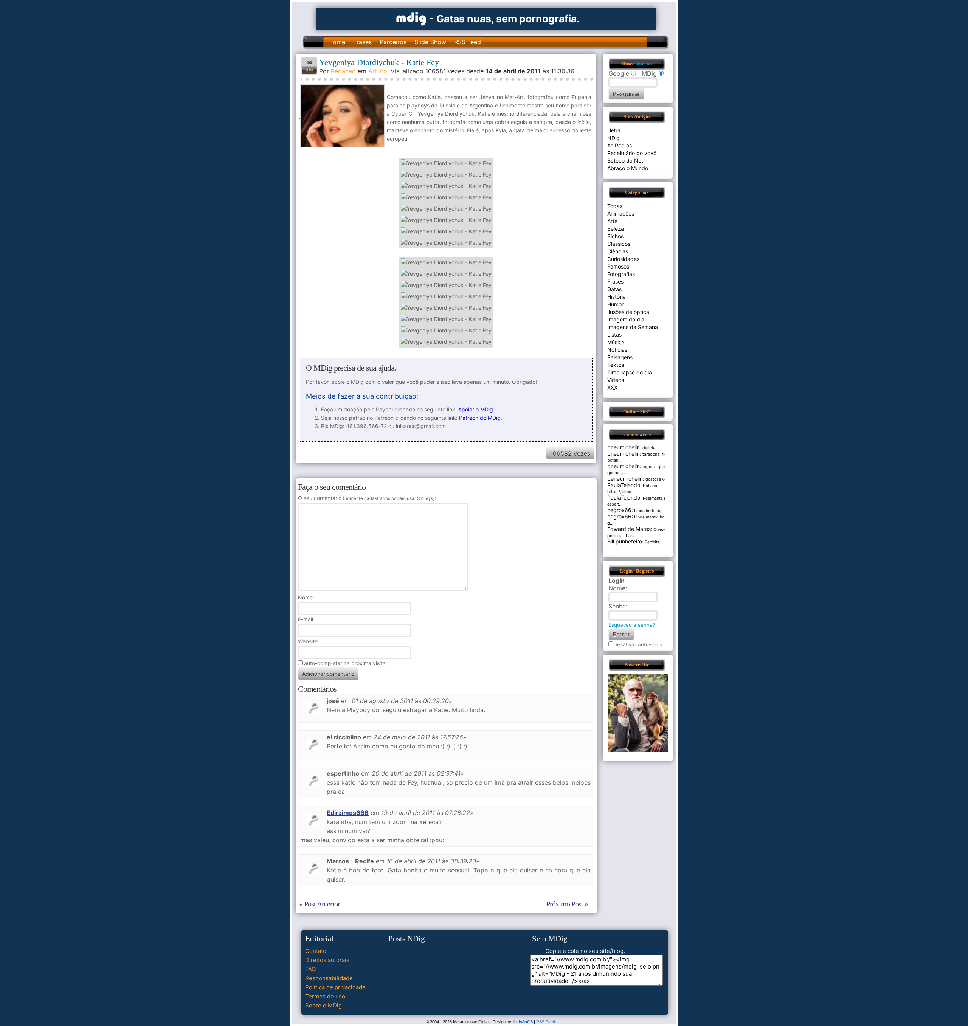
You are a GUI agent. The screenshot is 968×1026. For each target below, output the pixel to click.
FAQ (310, 969)
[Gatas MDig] (411, 18)
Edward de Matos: (629, 529)
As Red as (619, 145)
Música (616, 342)
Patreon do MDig (480, 417)
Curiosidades (623, 259)
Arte (612, 221)
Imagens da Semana (632, 327)
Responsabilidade (329, 978)
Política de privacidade (335, 987)
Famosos (618, 266)
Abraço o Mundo (627, 168)
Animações (620, 213)
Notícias (617, 349)
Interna (644, 64)
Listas (614, 334)
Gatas (614, 289)
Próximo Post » (567, 904)
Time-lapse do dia (629, 372)
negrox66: (620, 510)
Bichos (615, 236)
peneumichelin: (625, 478)
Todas (614, 206)
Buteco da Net (625, 160)
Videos (615, 380)
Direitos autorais (327, 960)
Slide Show (430, 42)
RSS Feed (467, 42)
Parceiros (393, 42)
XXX (612, 387)
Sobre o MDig (323, 1005)
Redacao (343, 71)
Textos (615, 365)
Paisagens (620, 357)
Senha (617, 606)
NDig (613, 138)
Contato (315, 951)
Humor (615, 304)
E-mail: (306, 619)
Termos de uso (325, 996)
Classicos (618, 244)
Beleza (615, 228)
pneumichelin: (624, 447)
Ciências (617, 251)
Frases (362, 42)
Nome (305, 597)
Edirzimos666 (348, 812)
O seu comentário (366, 498)
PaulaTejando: (624, 485)
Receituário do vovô (631, 153)
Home (336, 42)
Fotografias (621, 274)
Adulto (377, 71)
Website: (308, 641)
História (616, 296)
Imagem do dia (625, 319)
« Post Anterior (319, 904)
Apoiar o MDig (475, 409)
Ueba (614, 130)
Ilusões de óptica (628, 312)
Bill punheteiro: (625, 541)
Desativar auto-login (637, 644)
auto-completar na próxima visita (345, 663)
